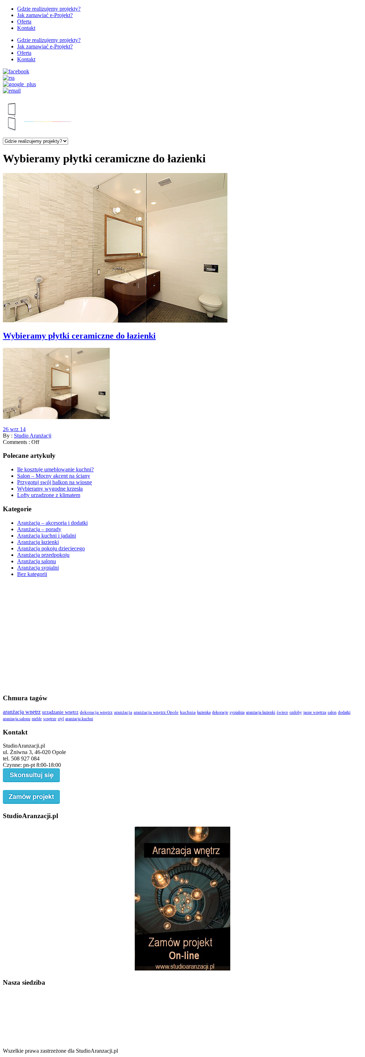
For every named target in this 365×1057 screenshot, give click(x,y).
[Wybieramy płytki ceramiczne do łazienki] (115, 321)
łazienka (204, 712)
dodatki (344, 712)
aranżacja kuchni (79, 718)
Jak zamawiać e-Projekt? (45, 15)
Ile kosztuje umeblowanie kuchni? (55, 469)
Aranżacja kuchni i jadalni (46, 536)
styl (61, 718)
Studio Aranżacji (32, 436)
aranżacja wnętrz (22, 712)
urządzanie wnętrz (60, 712)
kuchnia (188, 712)
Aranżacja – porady (39, 529)
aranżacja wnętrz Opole (156, 712)
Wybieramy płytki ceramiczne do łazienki (79, 335)
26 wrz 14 (14, 429)
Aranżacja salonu (36, 561)
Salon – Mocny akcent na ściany (53, 476)
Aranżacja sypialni (38, 568)
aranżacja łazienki (260, 712)
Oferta (24, 22)
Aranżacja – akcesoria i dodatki (52, 523)
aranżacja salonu (16, 718)
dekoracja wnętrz (96, 712)
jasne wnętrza (314, 712)
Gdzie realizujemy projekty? (49, 9)
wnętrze (49, 718)
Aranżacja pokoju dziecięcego (51, 548)
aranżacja (123, 712)
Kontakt (26, 28)
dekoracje (220, 712)
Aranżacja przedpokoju (43, 555)
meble (37, 718)
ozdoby (295, 712)
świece (282, 712)
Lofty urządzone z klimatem (48, 495)
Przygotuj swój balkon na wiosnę (54, 482)
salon (332, 712)
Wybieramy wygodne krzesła (50, 489)
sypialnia (237, 712)
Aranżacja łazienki (38, 542)
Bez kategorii (32, 574)
